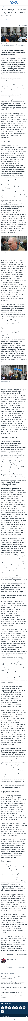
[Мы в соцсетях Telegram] (2, 1011)
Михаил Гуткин (5, 19)
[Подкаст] (20, 1007)
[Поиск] (14, 1019)
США (2, 7)
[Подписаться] (24, 1007)
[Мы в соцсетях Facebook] (2, 1007)
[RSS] (16, 1007)
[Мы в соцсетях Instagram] (13, 1007)
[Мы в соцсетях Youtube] (9, 1007)
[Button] (23, 25)
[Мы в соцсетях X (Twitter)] (6, 1007)
